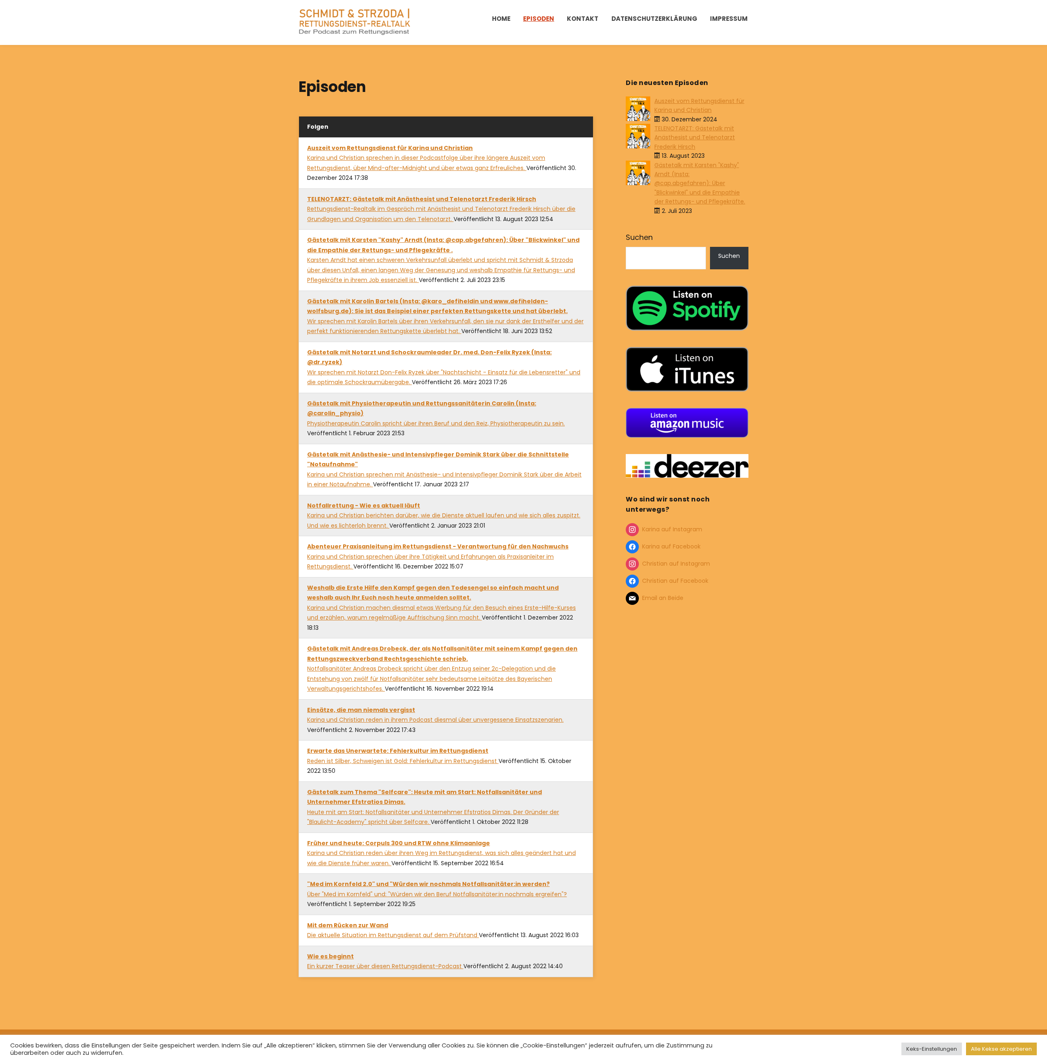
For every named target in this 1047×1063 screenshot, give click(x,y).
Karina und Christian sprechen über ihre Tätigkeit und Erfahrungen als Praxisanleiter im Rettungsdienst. (437, 556)
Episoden (538, 18)
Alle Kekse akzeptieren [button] (1001, 1049)
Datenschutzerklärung (654, 18)
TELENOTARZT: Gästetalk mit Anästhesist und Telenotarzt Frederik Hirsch (694, 137)
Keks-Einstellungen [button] (931, 1049)
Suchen (639, 237)
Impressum (729, 18)
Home (501, 18)
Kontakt (582, 18)
